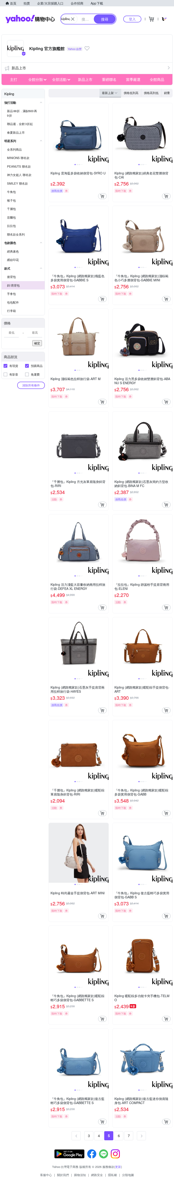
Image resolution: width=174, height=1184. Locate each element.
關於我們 (63, 1175)
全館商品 (157, 79)
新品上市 (19, 67)
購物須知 (80, 1175)
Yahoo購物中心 (30, 19)
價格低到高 (131, 93)
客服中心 (46, 1175)
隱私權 (112, 1175)
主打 (13, 79)
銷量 (167, 93)
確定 (37, 343)
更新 (118, 1167)
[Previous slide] (52, 133)
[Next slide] (106, 133)
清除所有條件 (31, 385)
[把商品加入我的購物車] (102, 196)
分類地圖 (128, 1175)
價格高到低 (151, 93)
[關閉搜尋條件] (72, 19)
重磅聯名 (109, 79)
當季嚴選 (133, 79)
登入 (132, 19)
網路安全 (97, 1175)
